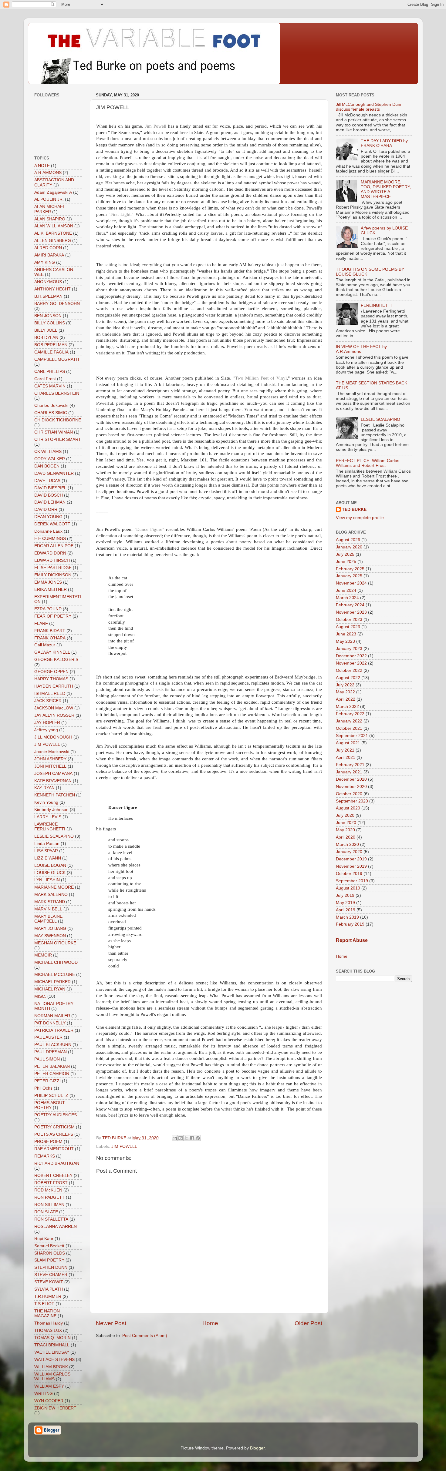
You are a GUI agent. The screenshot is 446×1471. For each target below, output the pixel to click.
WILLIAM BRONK (51, 1367)
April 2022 (345, 699)
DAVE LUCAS (47, 480)
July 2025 (345, 554)
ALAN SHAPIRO (49, 219)
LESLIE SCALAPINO (54, 836)
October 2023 (349, 619)
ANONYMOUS (48, 282)
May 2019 (345, 902)
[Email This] (175, 1138)
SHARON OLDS (49, 1253)
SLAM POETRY (49, 1260)
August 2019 (348, 888)
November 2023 (351, 612)
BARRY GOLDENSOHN (57, 303)
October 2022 (349, 670)
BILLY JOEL (45, 330)
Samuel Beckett (49, 1246)
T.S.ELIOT (44, 1304)
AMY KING (44, 262)
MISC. (40, 996)
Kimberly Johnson (51, 809)
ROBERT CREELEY (53, 1175)
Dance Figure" (150, 529)
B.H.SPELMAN (48, 296)
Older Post (308, 1323)
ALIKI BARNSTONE (53, 233)
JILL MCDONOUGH (53, 737)
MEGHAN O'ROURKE (55, 943)
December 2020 (351, 779)
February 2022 (350, 714)
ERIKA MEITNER (50, 589)
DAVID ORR (45, 509)
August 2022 (348, 677)
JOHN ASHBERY (50, 759)
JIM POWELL (124, 1146)
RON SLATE (46, 1212)
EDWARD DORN (50, 553)
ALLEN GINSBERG (52, 240)
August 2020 (348, 808)
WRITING (43, 1393)
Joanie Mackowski (51, 751)
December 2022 (351, 656)
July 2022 (345, 685)
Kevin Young (46, 802)
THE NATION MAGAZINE (47, 1313)
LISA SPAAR (46, 851)
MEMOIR (43, 955)
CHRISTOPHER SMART (57, 439)
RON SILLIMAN (49, 1204)
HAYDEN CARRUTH (53, 686)
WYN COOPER (48, 1401)
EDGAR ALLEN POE (53, 546)
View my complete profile (360, 517)
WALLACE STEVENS (54, 1359)
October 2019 (349, 873)
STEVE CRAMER (50, 1274)
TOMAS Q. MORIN (52, 1337)
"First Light (119, 214)
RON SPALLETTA (51, 1219)
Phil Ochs (43, 1088)
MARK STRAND (49, 902)
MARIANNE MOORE (54, 887)
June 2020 (346, 822)
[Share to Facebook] (192, 1138)
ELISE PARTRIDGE (53, 567)
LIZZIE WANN (47, 858)
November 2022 (351, 663)
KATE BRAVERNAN (53, 781)
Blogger (257, 1448)
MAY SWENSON (50, 935)
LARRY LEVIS (47, 817)
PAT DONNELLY (50, 1023)
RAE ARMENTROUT (54, 1149)
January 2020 (349, 851)
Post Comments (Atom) (144, 1335)
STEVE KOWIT (48, 1282)
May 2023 (345, 641)
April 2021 (345, 757)
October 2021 (349, 728)
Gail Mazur (44, 645)
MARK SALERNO (51, 894)
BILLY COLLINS (49, 323)
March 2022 (347, 706)
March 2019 (347, 917)
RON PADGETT (49, 1197)
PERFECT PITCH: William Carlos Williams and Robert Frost (367, 463)
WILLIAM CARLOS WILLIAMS (52, 1376)
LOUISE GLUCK (50, 872)
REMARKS (44, 1156)
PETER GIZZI (47, 1081)
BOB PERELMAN (50, 345)
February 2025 (350, 569)
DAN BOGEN (46, 466)
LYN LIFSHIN (47, 880)
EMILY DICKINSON (52, 575)
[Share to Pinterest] (198, 1138)
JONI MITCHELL (50, 766)
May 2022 (345, 692)
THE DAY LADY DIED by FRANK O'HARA (384, 143)
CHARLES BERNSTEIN (56, 393)
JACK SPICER (48, 701)
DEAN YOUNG (48, 516)
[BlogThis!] (180, 1138)
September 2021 (352, 735)
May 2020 (345, 830)
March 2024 (347, 597)
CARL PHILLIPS (49, 371)
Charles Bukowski (51, 405)
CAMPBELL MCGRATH (56, 359)
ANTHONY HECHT (52, 289)
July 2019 (345, 895)
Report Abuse (352, 940)
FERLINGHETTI (376, 305)
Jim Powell (156, 126)
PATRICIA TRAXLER (53, 1030)
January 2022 (349, 721)
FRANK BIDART (49, 630)
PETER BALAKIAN (52, 1066)
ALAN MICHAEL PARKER (49, 209)
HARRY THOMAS (51, 679)
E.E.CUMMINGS (50, 538)
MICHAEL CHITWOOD (56, 962)
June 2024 (346, 590)
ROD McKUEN (48, 1190)
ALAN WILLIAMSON (53, 226)
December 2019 (351, 859)
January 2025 (349, 576)
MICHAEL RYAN (49, 989)
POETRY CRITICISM (54, 1127)
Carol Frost (45, 379)
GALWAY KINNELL (52, 652)
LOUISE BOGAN (50, 865)
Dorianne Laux (48, 531)
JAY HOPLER (47, 722)
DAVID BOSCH (48, 495)
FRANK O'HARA (50, 638)
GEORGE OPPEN (51, 671)
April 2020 (345, 837)
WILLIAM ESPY (49, 1386)
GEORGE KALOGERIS (56, 659)
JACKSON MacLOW (53, 708)
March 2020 (347, 844)
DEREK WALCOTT (52, 524)
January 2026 (349, 547)
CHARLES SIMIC (50, 412)
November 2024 (351, 583)
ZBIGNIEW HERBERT (55, 1408)
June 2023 (346, 634)
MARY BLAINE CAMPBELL (48, 918)
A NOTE (42, 165)
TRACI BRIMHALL (51, 1345)
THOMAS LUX (48, 1330)
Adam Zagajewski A (53, 192)
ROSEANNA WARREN (55, 1226)
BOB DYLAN (46, 337)
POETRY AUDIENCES (55, 1115)
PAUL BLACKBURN (52, 1044)
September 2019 (352, 881)
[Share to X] (186, 1138)
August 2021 (348, 743)
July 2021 (345, 750)
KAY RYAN (44, 788)
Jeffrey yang (46, 730)
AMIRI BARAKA (49, 255)
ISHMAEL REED (49, 693)
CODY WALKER (49, 459)
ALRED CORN (48, 248)
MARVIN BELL (48, 909)
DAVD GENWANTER (54, 473)
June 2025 (346, 561)
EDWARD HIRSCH (52, 560)
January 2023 (349, 648)
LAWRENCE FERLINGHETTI (49, 826)
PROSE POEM (48, 1141)
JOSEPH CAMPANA (53, 773)
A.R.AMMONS (48, 172)
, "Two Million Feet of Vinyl (258, 378)
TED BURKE (354, 509)
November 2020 (351, 786)
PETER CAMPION (51, 1073)
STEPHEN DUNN (50, 1267)
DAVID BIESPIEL (50, 488)
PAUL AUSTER (48, 1037)
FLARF (41, 623)
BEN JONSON (48, 315)
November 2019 (351, 866)
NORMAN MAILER (52, 1016)
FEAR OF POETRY (52, 616)
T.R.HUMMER (47, 1296)
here (184, 132)
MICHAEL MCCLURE (54, 974)
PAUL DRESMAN (50, 1052)
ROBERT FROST (51, 1183)
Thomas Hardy (48, 1323)
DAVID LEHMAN (50, 502)
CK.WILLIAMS (48, 451)
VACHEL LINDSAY (51, 1352)
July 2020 (345, 815)
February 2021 (350, 764)
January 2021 (349, 772)
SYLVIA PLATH (48, 1289)
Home (210, 1323)
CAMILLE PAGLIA (51, 352)
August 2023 (348, 627)
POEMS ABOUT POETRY (49, 1105)
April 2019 (345, 910)
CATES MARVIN (50, 386)
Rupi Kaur (43, 1238)
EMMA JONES (48, 582)
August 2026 (348, 540)
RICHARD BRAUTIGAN (56, 1163)
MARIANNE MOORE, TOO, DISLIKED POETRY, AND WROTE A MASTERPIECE (386, 189)
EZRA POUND (48, 609)
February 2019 (350, 924)
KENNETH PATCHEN (54, 795)
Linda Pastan (46, 843)
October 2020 (349, 794)
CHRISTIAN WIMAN (53, 432)
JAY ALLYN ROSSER (54, 715)
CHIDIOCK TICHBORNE (57, 420)
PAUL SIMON (47, 1059)
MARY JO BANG (50, 928)
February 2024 (350, 605)
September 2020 (352, 801)
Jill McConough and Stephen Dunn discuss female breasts (369, 107)
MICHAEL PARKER (52, 982)
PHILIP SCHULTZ (51, 1095)
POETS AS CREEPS (53, 1134)
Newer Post (111, 1323)
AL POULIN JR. (49, 199)
